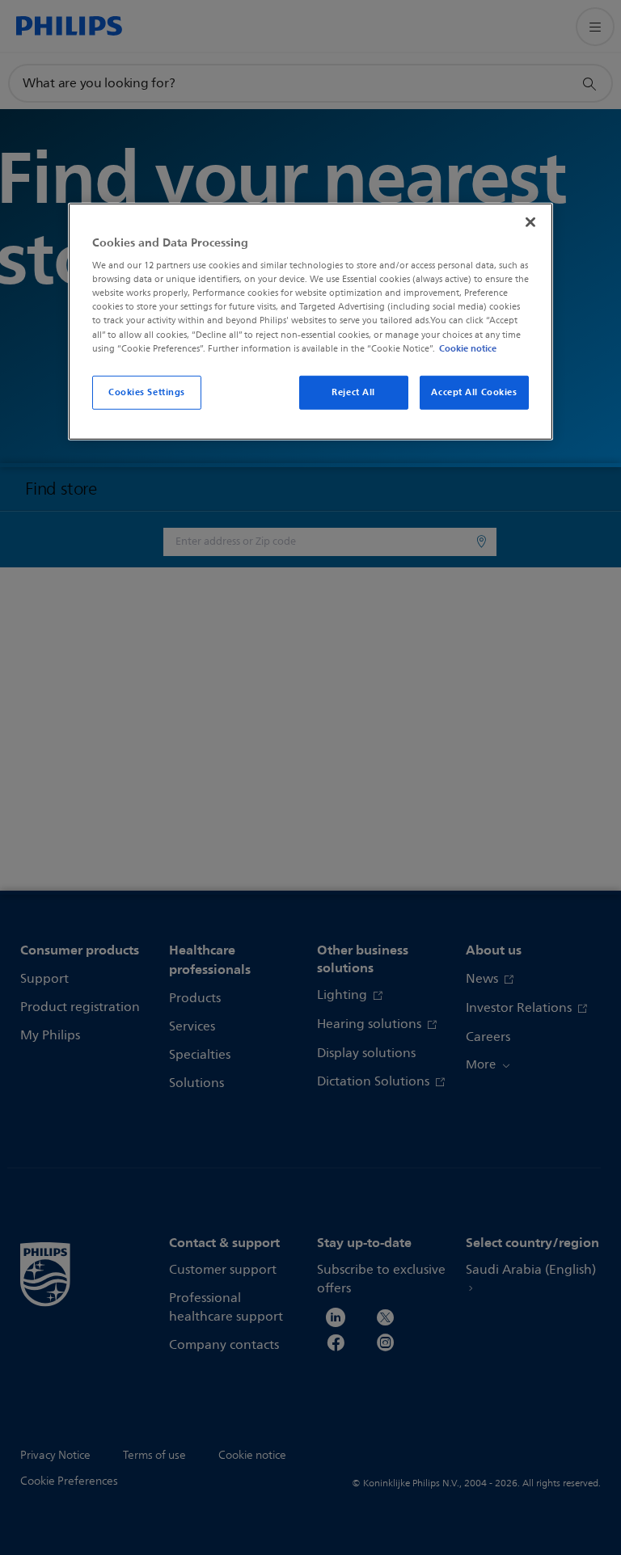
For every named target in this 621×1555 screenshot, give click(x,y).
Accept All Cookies (474, 391)
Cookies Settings (146, 391)
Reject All (353, 391)
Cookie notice (467, 347)
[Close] (530, 221)
